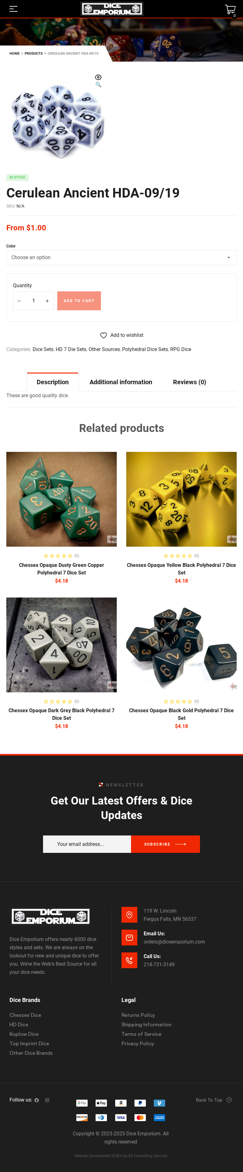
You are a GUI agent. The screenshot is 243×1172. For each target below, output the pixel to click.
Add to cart (79, 301)
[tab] (52, 382)
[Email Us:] (129, 937)
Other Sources (104, 349)
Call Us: (152, 956)
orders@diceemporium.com (174, 942)
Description (53, 382)
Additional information (121, 382)
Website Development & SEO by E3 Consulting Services (120, 1156)
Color (11, 246)
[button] (98, 81)
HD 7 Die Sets (71, 349)
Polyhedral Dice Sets (145, 349)
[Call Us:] (129, 960)
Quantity (22, 285)
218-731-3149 (159, 965)
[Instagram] (47, 1100)
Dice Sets (43, 349)
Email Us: (154, 934)
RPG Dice (180, 349)
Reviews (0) (189, 382)
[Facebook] (36, 1100)
